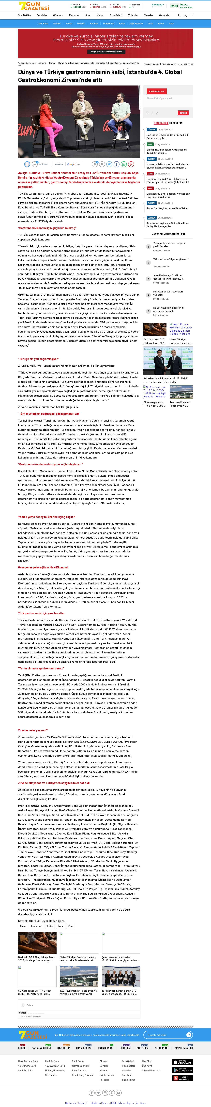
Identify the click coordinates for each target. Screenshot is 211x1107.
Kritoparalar (108, 23)
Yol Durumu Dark (27, 1065)
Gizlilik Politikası (93, 1103)
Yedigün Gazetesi (26, 63)
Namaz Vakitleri (41, 1046)
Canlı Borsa (43, 23)
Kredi (171, 23)
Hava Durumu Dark (28, 1061)
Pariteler (94, 23)
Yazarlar (148, 15)
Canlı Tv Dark (52, 1061)
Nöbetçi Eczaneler (55, 1070)
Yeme (60, 926)
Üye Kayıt (147, 1065)
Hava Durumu (83, 1046)
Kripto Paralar (184, 1046)
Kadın (100, 15)
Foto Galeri (116, 15)
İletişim (81, 1103)
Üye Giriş (146, 1061)
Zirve (70, 926)
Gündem (58, 15)
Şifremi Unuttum (151, 1070)
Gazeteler (164, 15)
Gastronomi (36, 926)
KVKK (114, 1103)
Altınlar (69, 23)
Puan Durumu (105, 1046)
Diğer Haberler (136, 23)
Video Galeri (128, 1065)
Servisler (42, 15)
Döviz (150, 23)
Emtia (161, 23)
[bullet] (38, 1013)
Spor (88, 15)
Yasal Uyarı (141, 1103)
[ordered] (36, 1013)
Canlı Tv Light (25, 1070)
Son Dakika (24, 15)
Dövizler (57, 23)
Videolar (133, 15)
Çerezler (106, 1103)
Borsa (122, 23)
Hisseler (81, 23)
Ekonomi (74, 15)
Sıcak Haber (128, 1079)
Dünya (23, 926)
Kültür (50, 926)
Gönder (22, 1012)
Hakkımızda (70, 1103)
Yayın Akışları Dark (55, 1065)
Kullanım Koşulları (126, 1103)
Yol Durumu (161, 1046)
